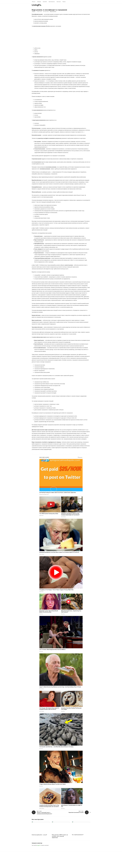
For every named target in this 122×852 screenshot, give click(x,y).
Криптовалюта (52, 1)
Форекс (64, 1)
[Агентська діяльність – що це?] (41, 827)
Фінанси (33, 1)
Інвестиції (59, 1)
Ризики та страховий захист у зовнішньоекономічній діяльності (44, 813)
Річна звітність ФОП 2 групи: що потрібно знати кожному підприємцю (60, 836)
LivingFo (36, 4)
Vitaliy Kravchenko (53, 11)
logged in (39, 845)
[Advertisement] (61, 37)
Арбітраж (39, 1)
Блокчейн (45, 1)
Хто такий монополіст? (77, 834)
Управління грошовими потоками (76, 812)
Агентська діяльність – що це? (39, 834)
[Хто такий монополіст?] (81, 827)
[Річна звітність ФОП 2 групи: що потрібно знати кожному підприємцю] (61, 827)
